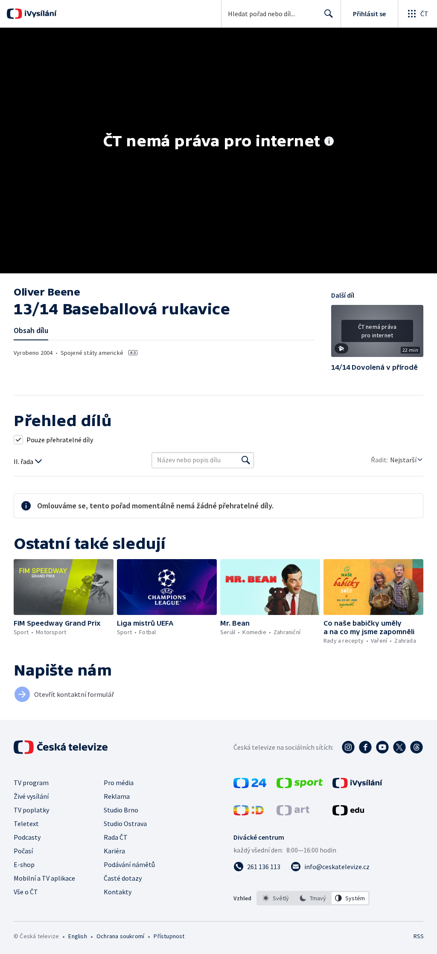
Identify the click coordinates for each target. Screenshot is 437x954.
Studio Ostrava (125, 823)
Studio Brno (121, 810)
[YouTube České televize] (382, 747)
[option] (276, 898)
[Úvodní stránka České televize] (61, 747)
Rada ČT (116, 837)
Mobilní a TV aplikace (44, 878)
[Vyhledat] (245, 460)
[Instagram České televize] (348, 747)
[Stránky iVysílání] (357, 785)
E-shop (24, 864)
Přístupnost (169, 936)
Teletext (26, 823)
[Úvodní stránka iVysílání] (39, 14)
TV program (31, 782)
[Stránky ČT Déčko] (248, 813)
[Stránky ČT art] (293, 813)
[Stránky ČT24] (249, 785)
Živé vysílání (31, 796)
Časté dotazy (123, 878)
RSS (418, 936)
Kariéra (114, 851)
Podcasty (27, 837)
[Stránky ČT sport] (300, 785)
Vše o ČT (26, 891)
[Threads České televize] (416, 747)
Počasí (23, 851)
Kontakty (117, 891)
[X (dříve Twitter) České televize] (399, 747)
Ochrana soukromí (120, 936)
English (77, 936)
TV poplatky (31, 810)
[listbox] (313, 898)
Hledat (329, 14)
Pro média (119, 782)
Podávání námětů (129, 864)
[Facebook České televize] (365, 747)
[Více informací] (329, 142)
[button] (377, 334)
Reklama (117, 796)
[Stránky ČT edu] (348, 813)
